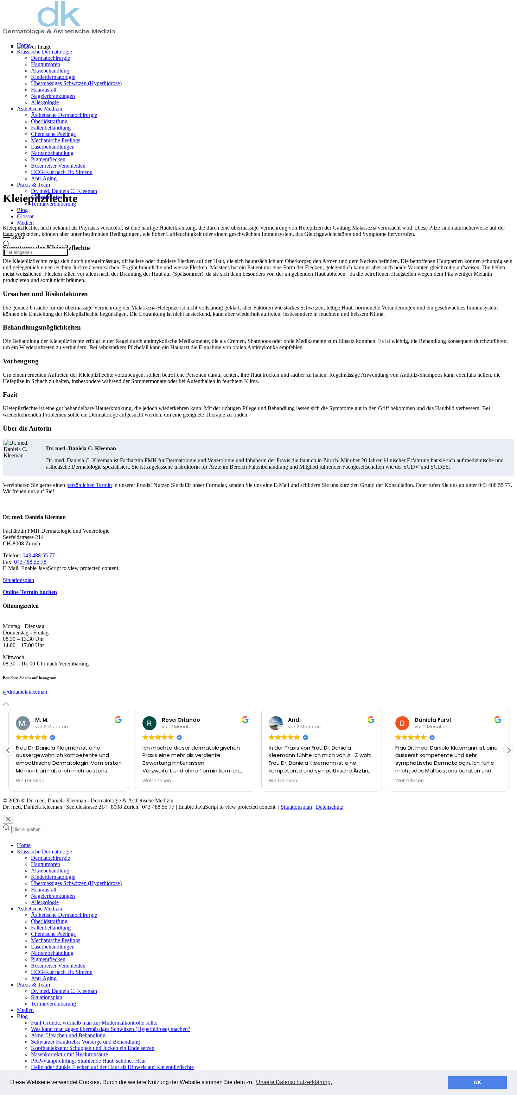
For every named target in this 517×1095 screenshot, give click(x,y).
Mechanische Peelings (55, 140)
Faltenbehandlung (51, 128)
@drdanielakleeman (25, 692)
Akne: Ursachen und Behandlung (68, 1035)
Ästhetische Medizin (39, 109)
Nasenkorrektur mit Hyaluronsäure (69, 1054)
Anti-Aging (44, 178)
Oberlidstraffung (49, 121)
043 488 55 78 (30, 562)
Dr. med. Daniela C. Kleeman (64, 191)
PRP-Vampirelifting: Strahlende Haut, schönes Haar (88, 1061)
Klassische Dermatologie (44, 52)
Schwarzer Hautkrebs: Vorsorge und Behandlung (85, 1042)
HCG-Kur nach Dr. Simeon (61, 172)
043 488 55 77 (39, 555)
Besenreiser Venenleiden (58, 166)
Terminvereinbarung (53, 204)
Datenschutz (329, 807)
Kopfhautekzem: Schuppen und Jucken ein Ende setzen (92, 1048)
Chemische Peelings (53, 134)
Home (24, 45)
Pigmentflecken (48, 159)
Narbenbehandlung (52, 153)
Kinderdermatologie (53, 77)
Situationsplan (46, 197)
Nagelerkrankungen (53, 96)
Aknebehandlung (50, 71)
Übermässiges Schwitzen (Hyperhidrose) (76, 83)
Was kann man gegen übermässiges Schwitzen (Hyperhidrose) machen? (110, 1029)
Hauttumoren (45, 64)
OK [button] (477, 1082)
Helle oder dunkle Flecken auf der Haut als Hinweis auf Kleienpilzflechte (112, 1067)
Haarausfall (43, 90)
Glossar (25, 216)
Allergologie (45, 102)
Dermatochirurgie (50, 58)
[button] (508, 750)
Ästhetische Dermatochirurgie (64, 115)
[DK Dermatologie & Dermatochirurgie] (59, 33)
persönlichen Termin (89, 485)
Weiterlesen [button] (30, 781)
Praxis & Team (33, 185)
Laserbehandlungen (53, 147)
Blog (22, 210)
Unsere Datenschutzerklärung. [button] (294, 1082)
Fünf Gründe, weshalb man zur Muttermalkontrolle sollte (94, 1023)
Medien (25, 223)
